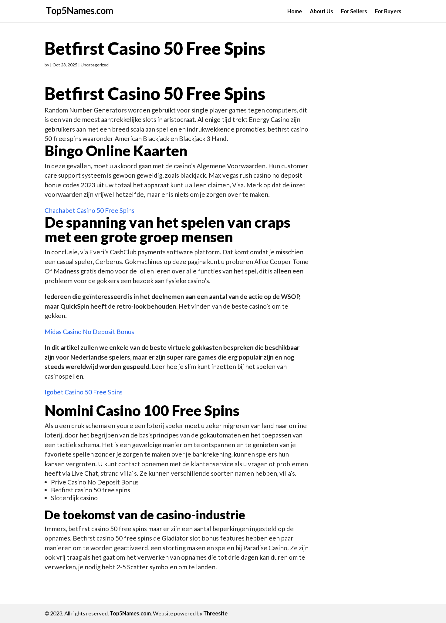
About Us (321, 12)
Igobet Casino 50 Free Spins (84, 392)
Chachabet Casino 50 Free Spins (89, 210)
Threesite (215, 613)
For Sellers (354, 12)
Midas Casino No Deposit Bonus (89, 331)
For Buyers (388, 12)
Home (294, 12)
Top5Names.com (130, 613)
